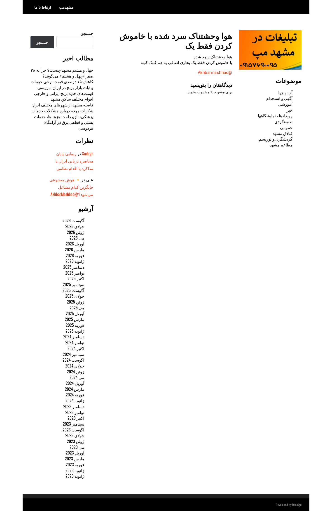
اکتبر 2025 (76, 278)
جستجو (87, 33)
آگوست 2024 (73, 360)
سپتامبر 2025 (73, 284)
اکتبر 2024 (76, 348)
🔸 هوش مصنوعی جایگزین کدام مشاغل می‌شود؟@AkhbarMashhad (71, 187)
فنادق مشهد (282, 133)
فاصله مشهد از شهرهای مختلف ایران (62, 105)
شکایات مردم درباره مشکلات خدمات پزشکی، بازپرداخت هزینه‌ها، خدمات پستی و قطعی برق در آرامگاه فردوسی (62, 119)
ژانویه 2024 (74, 400)
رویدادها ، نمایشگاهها (275, 115)
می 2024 (77, 377)
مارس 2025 (74, 319)
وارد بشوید (195, 92)
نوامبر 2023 (74, 412)
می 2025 (77, 308)
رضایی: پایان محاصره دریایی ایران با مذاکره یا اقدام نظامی (74, 161)
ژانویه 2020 (74, 476)
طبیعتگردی (283, 121)
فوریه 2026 (75, 255)
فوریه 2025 (75, 325)
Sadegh (87, 153)
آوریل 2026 (75, 244)
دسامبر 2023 (73, 406)
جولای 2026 (74, 226)
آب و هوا (285, 92)
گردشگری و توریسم (275, 139)
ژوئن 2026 (75, 232)
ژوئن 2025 (75, 302)
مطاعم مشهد (281, 145)
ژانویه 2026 (74, 261)
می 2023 (77, 447)
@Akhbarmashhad (215, 72)
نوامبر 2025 (74, 273)
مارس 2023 (74, 459)
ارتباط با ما (42, 7)
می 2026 (77, 238)
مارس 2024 (74, 389)
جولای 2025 (74, 296)
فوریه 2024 (75, 395)
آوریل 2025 (75, 313)
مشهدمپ (66, 7)
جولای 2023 (74, 435)
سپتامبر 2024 (73, 354)
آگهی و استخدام (279, 98)
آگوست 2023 (73, 430)
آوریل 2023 (75, 453)
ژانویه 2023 (74, 470)
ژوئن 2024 (75, 371)
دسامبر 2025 (73, 267)
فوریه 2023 (75, 464)
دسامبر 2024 (73, 336)
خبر (289, 110)
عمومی (286, 127)
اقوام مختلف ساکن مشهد (72, 99)
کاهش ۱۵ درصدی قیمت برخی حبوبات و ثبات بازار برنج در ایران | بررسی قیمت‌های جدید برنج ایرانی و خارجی (62, 87)
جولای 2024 (74, 366)
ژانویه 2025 (74, 331)
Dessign (297, 504)
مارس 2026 (74, 249)
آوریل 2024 (75, 383)
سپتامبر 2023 (73, 424)
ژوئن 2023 (75, 441)
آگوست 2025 (73, 290)
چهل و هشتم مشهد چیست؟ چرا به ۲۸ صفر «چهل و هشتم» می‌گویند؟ (62, 73)
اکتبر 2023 (76, 418)
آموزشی (285, 104)
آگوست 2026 (73, 220)
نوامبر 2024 (74, 342)
